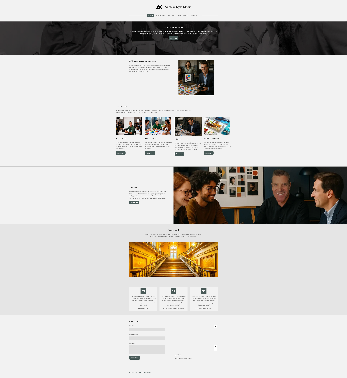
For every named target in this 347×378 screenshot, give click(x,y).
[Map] (196, 337)
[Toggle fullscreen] (215, 326)
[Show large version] (196, 77)
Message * (132, 343)
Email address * (134, 334)
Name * (131, 325)
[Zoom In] (215, 346)
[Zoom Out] (215, 349)
